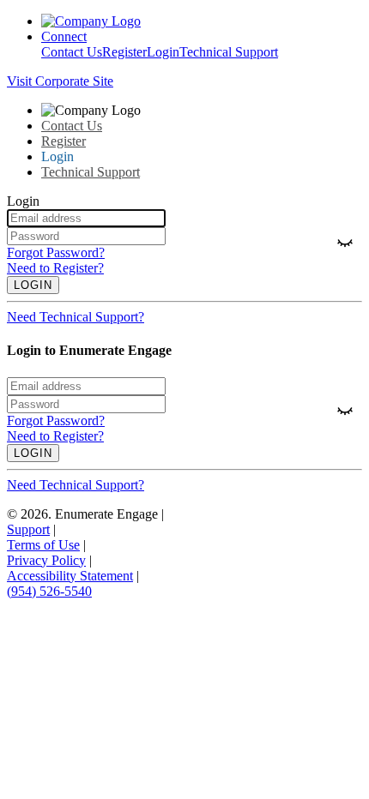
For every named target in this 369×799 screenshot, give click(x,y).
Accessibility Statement (70, 575)
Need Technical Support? (75, 316)
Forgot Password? (56, 252)
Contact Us (71, 52)
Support (28, 529)
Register (124, 52)
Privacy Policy (46, 560)
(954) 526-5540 (49, 591)
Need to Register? (55, 268)
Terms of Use (43, 545)
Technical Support (228, 52)
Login (163, 52)
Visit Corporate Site (60, 81)
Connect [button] (64, 36)
